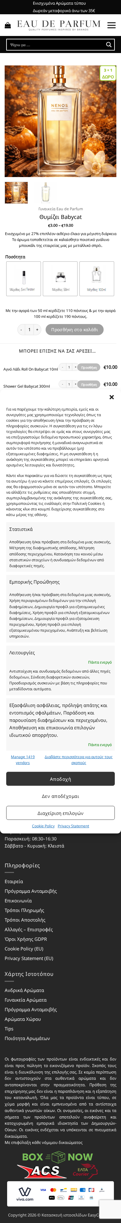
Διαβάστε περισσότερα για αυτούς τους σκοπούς (79, 759)
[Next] (106, 121)
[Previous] (14, 121)
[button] (112, 397)
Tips (9, 1028)
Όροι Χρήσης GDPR (26, 939)
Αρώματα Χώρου (23, 1019)
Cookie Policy (43, 826)
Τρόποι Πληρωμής (24, 910)
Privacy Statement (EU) (29, 958)
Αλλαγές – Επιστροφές (29, 929)
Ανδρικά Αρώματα (24, 990)
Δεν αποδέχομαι (60, 796)
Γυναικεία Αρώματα (26, 1000)
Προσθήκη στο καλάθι (74, 329)
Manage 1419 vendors (23, 759)
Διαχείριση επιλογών (60, 813)
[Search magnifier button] (109, 44)
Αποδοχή (60, 779)
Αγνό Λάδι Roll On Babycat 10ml (30, 369)
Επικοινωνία (18, 900)
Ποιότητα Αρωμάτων (27, 1038)
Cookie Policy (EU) (24, 948)
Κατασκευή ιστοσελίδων (64, 1215)
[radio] (24, 279)
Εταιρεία (14, 881)
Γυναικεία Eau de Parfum (60, 208)
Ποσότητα (15, 257)
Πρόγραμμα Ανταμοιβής (31, 891)
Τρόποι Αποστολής (25, 920)
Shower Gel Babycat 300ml (26, 386)
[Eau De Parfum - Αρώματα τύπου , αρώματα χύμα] (58, 25)
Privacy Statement (73, 826)
